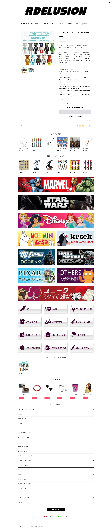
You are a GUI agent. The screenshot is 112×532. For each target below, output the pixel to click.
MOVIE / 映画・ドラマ (23, 446)
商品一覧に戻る (56, 509)
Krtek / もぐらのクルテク (24, 432)
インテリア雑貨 (22, 479)
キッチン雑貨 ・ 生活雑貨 (24, 483)
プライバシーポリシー (24, 526)
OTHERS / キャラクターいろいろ (26, 456)
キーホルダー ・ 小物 (23, 470)
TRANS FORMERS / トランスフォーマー (28, 442)
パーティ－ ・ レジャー (24, 488)
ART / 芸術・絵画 (22, 451)
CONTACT (70, 23)
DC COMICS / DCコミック (24, 437)
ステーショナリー (22, 493)
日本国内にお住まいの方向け (75, 116)
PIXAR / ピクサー (22, 423)
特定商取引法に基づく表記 (37, 526)
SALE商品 (20, 502)
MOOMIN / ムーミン (23, 428)
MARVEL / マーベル (23, 414)
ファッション (21, 474)
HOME (23, 23)
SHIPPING (61, 23)
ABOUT (54, 23)
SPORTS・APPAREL (33, 23)
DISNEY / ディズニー (23, 418)
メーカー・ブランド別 (23, 497)
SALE (77, 23)
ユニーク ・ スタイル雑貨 (24, 460)
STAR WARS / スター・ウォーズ (26, 409)
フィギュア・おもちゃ (23, 465)
